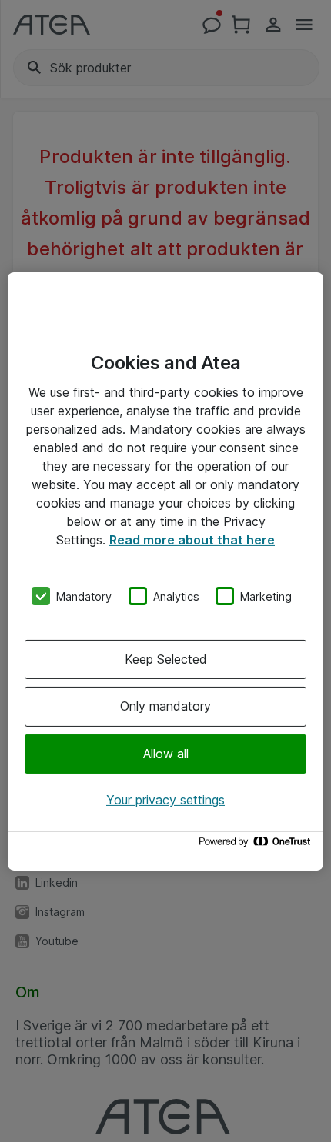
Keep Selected (166, 659)
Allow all (166, 753)
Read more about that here (192, 539)
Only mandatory (165, 706)
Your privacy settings (165, 799)
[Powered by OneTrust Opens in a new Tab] (257, 845)
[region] (165, 570)
